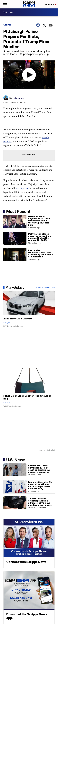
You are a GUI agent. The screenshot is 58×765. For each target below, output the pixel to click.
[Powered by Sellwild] (50, 450)
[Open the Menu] (4, 4)
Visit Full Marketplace (45, 287)
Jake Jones (18, 98)
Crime (7, 24)
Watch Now (50, 4)
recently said (22, 188)
